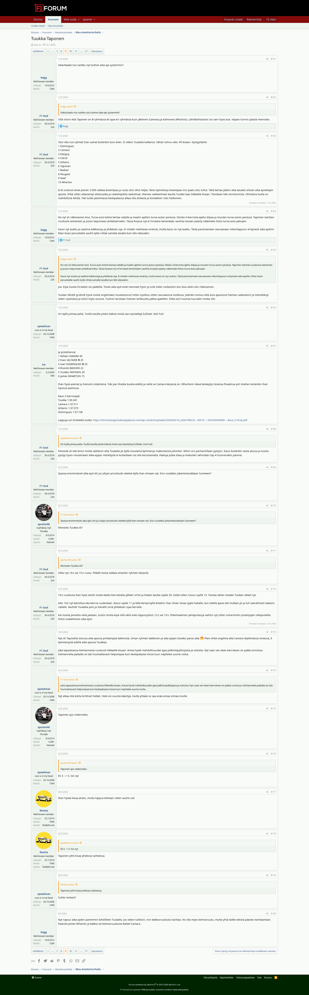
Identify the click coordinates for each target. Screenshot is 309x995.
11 (76, 51)
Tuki (259, 977)
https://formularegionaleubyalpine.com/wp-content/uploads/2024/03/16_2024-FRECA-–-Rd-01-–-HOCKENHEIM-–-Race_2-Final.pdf (170, 420)
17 (86, 51)
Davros (37, 44)
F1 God (44, 116)
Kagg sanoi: (66, 106)
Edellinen (38, 51)
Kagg (44, 77)
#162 (273, 97)
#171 (273, 550)
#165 (273, 249)
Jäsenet (87, 19)
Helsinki (50, 542)
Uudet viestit (38, 25)
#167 (273, 345)
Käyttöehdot (226, 977)
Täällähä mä (48, 825)
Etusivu (38, 19)
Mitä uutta (70, 19)
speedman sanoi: (69, 438)
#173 (273, 632)
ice (43, 364)
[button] (78, 19)
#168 (273, 429)
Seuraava (96, 51)
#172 (273, 588)
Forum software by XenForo (155, 984)
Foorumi (53, 19)
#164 (273, 211)
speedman (43, 326)
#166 (273, 307)
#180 (273, 913)
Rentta (44, 810)
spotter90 (44, 524)
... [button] (52, 51)
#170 (273, 505)
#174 (273, 670)
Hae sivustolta (55, 25)
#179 (273, 875)
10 (70, 51)
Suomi (37, 977)
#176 (273, 753)
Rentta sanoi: (67, 884)
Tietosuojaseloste (245, 977)
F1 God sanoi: (67, 514)
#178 (273, 833)
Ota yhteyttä (210, 977)
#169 (273, 467)
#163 (273, 135)
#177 (273, 791)
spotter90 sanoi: (69, 559)
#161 (273, 58)
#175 (273, 708)
